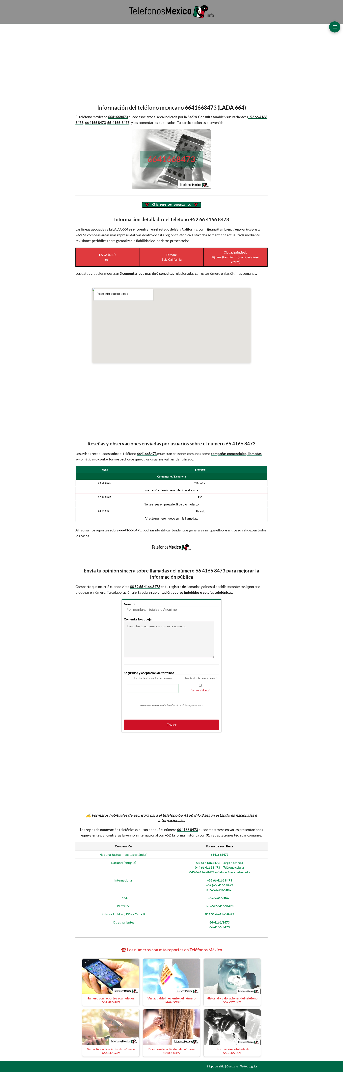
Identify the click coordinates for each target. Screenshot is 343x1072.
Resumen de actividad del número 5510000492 (171, 1051)
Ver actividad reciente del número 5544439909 (171, 1000)
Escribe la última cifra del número (153, 678)
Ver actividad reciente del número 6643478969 (111, 1051)
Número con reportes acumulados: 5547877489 (111, 1000)
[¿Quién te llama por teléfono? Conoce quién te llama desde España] (171, 18)
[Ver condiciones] (200, 690)
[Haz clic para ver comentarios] (171, 205)
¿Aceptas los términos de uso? (200, 678)
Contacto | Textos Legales (241, 1066)
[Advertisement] (171, 63)
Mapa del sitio (215, 1066)
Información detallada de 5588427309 (232, 1051)
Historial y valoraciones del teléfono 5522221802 (232, 1000)
